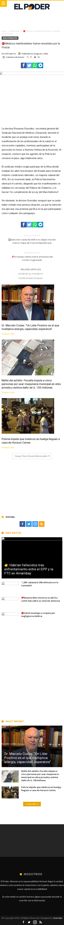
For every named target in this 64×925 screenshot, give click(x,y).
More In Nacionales (31, 278)
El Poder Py (10, 53)
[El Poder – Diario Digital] (32, 3)
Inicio (4, 31)
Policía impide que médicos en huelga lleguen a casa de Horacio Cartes (31, 440)
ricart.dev (57, 918)
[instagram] (35, 524)
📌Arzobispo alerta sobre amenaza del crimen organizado (32, 256)
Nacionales (15, 31)
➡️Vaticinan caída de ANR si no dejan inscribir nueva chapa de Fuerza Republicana (32, 239)
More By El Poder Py (30, 273)
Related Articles (31, 269)
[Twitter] (29, 524)
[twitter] (29, 65)
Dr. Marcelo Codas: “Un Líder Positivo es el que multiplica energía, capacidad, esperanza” (30, 327)
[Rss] (41, 524)
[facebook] (23, 65)
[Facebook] (22, 524)
